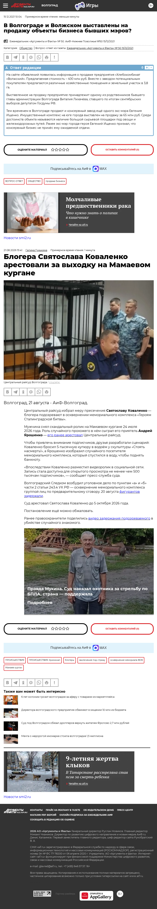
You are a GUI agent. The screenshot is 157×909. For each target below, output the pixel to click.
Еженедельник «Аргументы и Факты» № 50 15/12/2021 (100, 48)
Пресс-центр (125, 810)
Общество (26, 48)
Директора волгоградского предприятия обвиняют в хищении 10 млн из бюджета (73, 709)
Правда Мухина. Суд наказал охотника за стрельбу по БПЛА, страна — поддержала (87, 591)
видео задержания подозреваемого (119, 518)
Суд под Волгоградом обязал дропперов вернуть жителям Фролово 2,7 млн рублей (75, 722)
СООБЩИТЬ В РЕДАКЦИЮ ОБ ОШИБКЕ (52, 819)
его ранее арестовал (65, 435)
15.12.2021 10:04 (13, 16)
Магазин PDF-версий (43, 815)
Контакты (36, 810)
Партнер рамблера (65, 893)
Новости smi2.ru (17, 238)
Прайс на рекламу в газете (63, 810)
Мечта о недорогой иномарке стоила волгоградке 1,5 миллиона (62, 736)
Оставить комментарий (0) (122, 149)
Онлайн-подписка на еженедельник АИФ (86, 815)
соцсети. (54, 382)
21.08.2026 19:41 (13, 250)
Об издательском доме (98, 810)
